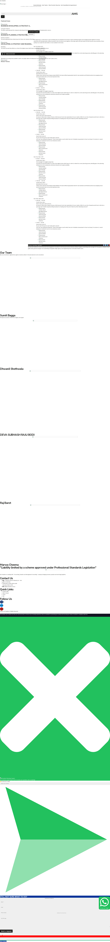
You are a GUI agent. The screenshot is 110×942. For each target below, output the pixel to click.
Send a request (6, 931)
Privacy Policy (8, 616)
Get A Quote (63, 5)
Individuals (38, 5)
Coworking (34, 245)
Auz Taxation (3, 0)
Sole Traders (45, 5)
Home (34, 5)
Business (30, 245)
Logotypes (39, 245)
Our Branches (57, 5)
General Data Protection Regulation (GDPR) (97, 614)
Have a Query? (3, 941)
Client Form (51, 5)
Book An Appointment (71, 5)
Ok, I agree (2, 616)
